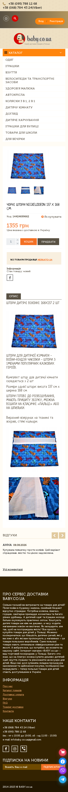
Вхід (41, 21)
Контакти (8, 711)
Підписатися (53, 767)
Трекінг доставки (13, 707)
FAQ (5, 702)
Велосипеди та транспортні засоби (29, 80)
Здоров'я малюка (20, 88)
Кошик (28, 241)
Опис (13, 296)
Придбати (48, 242)
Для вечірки (15, 139)
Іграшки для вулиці (22, 126)
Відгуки (7, 698)
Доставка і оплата (13, 694)
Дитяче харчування (22, 120)
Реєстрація (56, 21)
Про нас (8, 686)
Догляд (11, 113)
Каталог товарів (12, 690)
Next (62, 535)
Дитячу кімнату (19, 107)
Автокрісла (15, 94)
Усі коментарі (13, 569)
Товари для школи (21, 132)
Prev (55, 535)
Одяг (9, 59)
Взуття (11, 72)
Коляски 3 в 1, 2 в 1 (20, 101)
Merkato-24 (45, 259)
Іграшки (12, 66)
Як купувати (52, 216)
